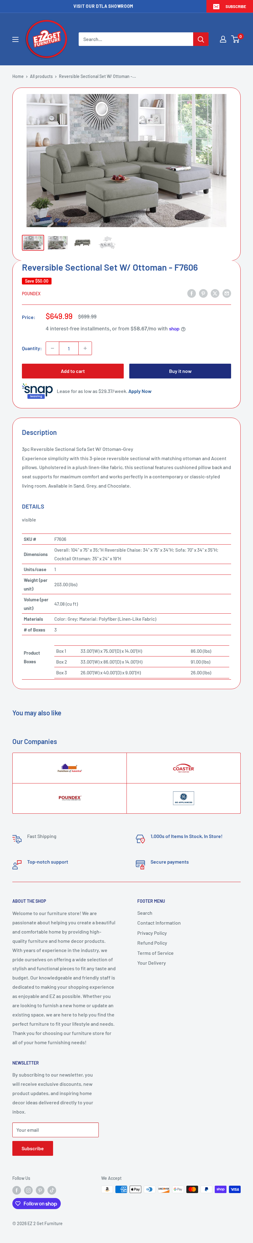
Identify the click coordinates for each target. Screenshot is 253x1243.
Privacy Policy (152, 933)
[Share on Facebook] (191, 293)
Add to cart (73, 371)
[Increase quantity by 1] (85, 348)
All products (41, 76)
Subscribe (236, 6)
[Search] (201, 39)
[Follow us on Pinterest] (40, 1190)
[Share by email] (226, 293)
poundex (31, 293)
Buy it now (180, 371)
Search (144, 913)
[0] (235, 39)
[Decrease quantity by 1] (52, 348)
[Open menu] (15, 39)
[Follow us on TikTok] (52, 1190)
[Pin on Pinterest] (203, 293)
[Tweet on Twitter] (215, 293)
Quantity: (32, 348)
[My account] (223, 39)
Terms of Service (155, 953)
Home (18, 76)
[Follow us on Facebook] (16, 1190)
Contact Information (159, 923)
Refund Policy (152, 943)
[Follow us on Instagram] (28, 1190)
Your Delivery (151, 963)
